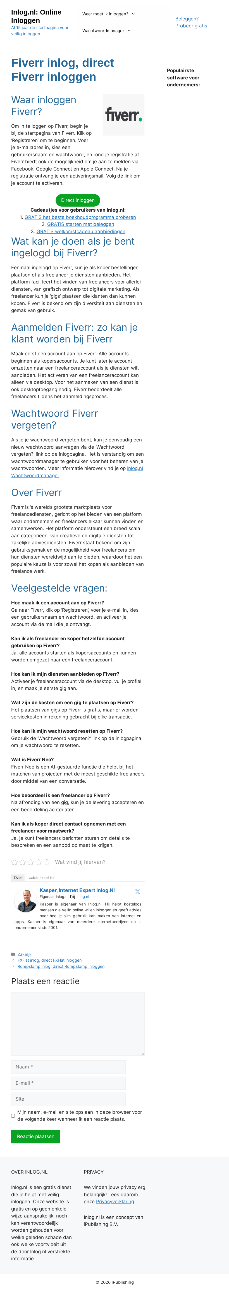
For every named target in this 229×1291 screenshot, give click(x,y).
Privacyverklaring (115, 1201)
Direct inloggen (78, 200)
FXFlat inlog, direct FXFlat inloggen (50, 960)
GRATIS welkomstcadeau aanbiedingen (81, 231)
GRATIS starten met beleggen (80, 224)
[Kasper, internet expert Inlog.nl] (26, 910)
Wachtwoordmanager (103, 30)
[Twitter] (137, 891)
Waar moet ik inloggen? (105, 13)
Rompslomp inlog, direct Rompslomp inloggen (61, 966)
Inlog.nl (83, 896)
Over (18, 878)
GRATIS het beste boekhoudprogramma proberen (80, 217)
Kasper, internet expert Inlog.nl (77, 890)
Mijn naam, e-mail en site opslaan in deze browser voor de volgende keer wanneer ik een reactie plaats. (79, 1115)
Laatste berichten (41, 878)
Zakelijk (25, 954)
